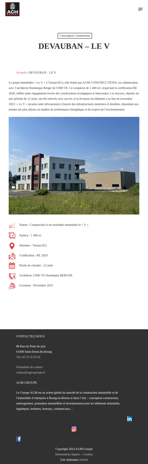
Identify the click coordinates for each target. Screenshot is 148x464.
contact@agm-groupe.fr (30, 372)
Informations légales (67, 454)
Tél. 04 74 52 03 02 (28, 357)
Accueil (21, 72)
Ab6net (83, 459)
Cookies (88, 454)
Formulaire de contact (29, 367)
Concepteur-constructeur (75, 35)
